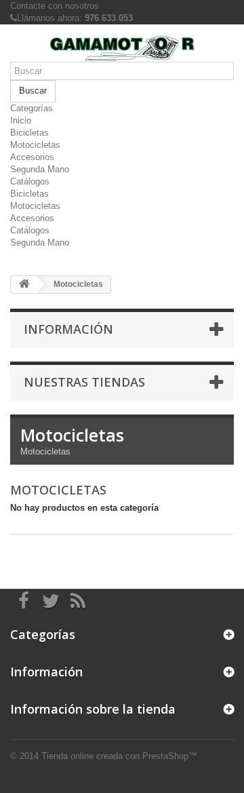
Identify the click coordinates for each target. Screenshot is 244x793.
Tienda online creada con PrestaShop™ (119, 756)
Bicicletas (29, 133)
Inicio (20, 120)
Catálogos (29, 181)
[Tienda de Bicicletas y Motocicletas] (122, 48)
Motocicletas (35, 145)
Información (68, 329)
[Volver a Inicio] (24, 284)
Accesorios (32, 157)
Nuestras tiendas (84, 382)
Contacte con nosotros (54, 6)
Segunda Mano (39, 169)
